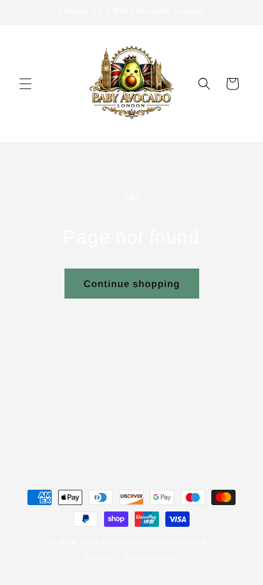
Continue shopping (132, 283)
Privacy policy (152, 557)
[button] (25, 84)
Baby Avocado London (123, 542)
